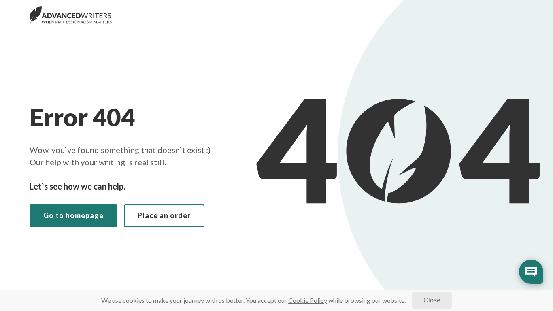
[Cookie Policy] (307, 300)
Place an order (164, 215)
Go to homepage (73, 215)
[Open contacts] (531, 272)
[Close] (432, 300)
